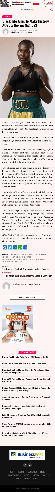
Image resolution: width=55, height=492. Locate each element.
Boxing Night (9, 257)
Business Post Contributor (22, 32)
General (42, 472)
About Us (27, 478)
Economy (21, 472)
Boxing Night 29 (24, 257)
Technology (46, 475)
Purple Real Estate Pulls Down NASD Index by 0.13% (25, 357)
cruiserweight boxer (12, 259)
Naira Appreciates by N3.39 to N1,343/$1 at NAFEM (24, 363)
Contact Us (37, 478)
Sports (36, 475)
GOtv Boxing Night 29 (12, 262)
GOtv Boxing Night (39, 259)
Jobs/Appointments (14, 475)
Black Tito (23, 255)
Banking (12, 472)
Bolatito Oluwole (38, 255)
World (18, 478)
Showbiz (27, 475)
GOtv (26, 259)
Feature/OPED (32, 472)
